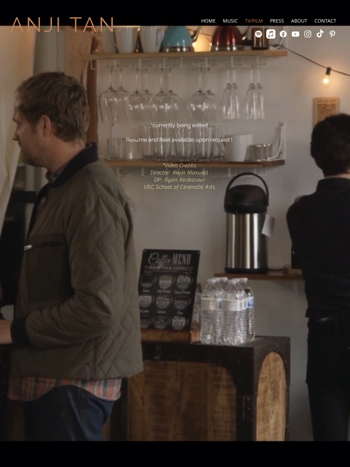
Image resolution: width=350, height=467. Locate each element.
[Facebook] (283, 34)
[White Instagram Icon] (307, 34)
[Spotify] (258, 34)
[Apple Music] (270, 34)
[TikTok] (320, 34)
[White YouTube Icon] (295, 34)
